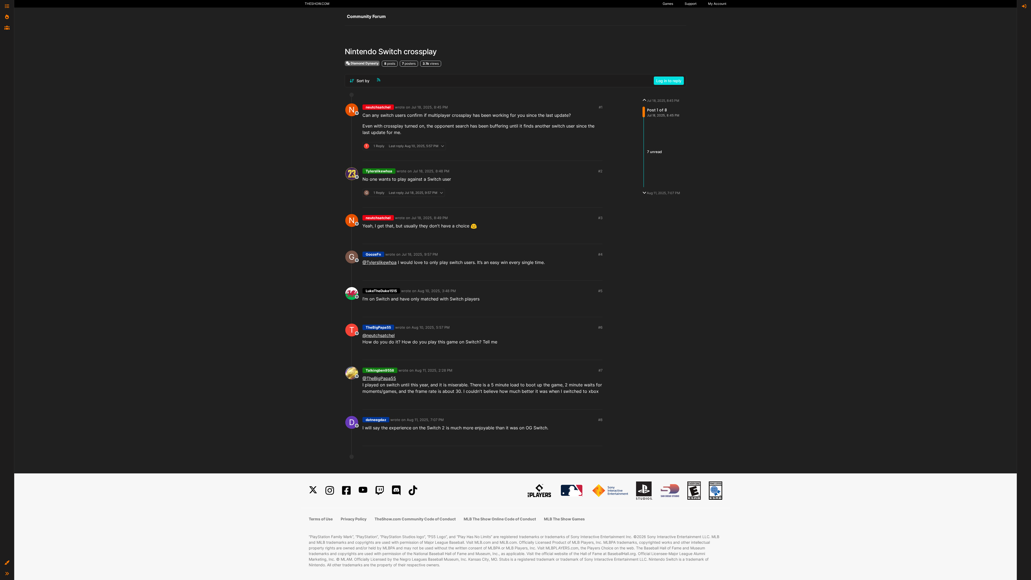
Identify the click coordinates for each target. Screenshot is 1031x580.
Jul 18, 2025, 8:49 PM (429, 218)
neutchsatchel (378, 107)
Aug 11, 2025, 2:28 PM (433, 370)
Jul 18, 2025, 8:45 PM (429, 107)
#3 (600, 218)
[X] (313, 490)
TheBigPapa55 (378, 327)
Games (668, 4)
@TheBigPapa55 (379, 378)
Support (690, 4)
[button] (7, 563)
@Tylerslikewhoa (379, 262)
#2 (600, 171)
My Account (717, 4)
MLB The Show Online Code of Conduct (500, 519)
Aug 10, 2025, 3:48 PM (437, 291)
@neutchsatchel (378, 335)
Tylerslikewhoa (379, 171)
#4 (600, 254)
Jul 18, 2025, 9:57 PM (420, 254)
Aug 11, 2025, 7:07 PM (425, 420)
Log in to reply (668, 80)
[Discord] (396, 490)
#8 (600, 420)
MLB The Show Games (564, 519)
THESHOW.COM (317, 4)
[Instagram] (329, 490)
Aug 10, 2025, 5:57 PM (431, 327)
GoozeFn (373, 254)
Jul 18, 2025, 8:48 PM (431, 171)
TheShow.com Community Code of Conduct (415, 519)
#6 (600, 327)
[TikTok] (413, 490)
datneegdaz (376, 420)
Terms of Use (321, 519)
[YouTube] (363, 490)
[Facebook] (346, 490)
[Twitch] (379, 490)
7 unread (654, 152)
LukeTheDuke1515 (381, 291)
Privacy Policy (353, 519)
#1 (600, 107)
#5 (600, 291)
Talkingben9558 (380, 370)
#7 (600, 370)
